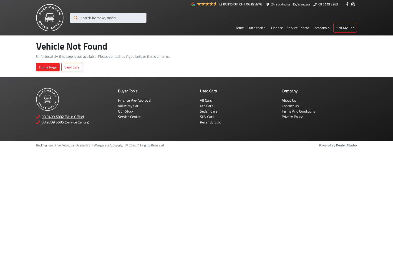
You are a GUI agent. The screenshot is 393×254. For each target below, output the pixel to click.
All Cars (206, 100)
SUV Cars (207, 116)
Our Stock (255, 27)
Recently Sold (210, 122)
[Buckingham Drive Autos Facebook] (348, 4)
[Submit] (75, 18)
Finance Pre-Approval (134, 100)
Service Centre (298, 27)
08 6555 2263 (328, 4)
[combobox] (108, 18)
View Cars (71, 67)
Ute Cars (206, 105)
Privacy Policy (292, 116)
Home (239, 27)
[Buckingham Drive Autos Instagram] (354, 4)
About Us (289, 100)
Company (320, 27)
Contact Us (290, 105)
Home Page (48, 67)
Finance (277, 27)
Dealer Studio (346, 145)
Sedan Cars (208, 111)
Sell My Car (345, 27)
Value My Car (128, 105)
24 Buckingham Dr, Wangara (290, 4)
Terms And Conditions (298, 111)
